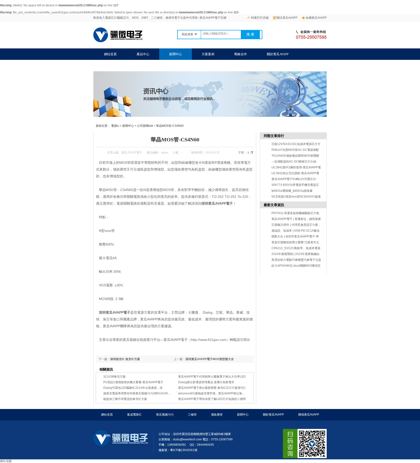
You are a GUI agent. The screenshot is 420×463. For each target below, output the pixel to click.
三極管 (192, 414)
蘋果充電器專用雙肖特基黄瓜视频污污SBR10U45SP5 (138, 393)
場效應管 (217, 414)
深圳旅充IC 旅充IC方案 (125, 359)
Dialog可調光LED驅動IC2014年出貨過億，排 (133, 388)
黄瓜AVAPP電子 (132, 152)
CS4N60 (126, 190)
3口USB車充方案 (114, 376)
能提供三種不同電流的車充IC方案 (125, 399)
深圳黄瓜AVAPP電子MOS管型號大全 (209, 359)
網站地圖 (6, 461)
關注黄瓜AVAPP (287, 17)
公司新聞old (145, 125)
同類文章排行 (274, 136)
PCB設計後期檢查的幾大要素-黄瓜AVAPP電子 (133, 382)
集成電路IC (134, 414)
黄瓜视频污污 (165, 414)
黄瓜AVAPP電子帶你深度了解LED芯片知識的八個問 (212, 399)
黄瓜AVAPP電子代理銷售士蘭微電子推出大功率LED (212, 376)
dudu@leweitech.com (187, 439)
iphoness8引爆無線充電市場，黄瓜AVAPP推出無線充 (213, 393)
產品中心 (143, 54)
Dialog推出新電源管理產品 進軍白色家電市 (206, 382)
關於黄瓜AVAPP (278, 54)
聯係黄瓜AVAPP (115, 65)
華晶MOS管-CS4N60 (170, 125)
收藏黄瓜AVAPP (316, 17)
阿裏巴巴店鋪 (260, 17)
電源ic (115, 125)
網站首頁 (110, 54)
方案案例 (208, 54)
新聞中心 (175, 54)
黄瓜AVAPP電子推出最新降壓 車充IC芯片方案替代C (212, 388)
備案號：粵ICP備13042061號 (177, 450)
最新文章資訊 (274, 205)
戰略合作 (240, 54)
